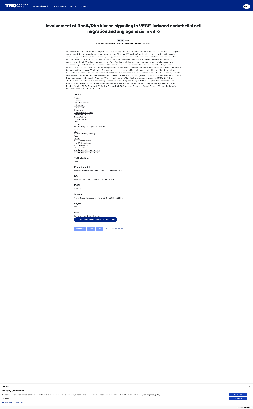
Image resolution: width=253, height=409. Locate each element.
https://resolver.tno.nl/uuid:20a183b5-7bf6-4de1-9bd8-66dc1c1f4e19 (98, 171)
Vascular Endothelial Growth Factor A (87, 150)
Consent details (7, 402)
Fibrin (76, 122)
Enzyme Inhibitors (80, 119)
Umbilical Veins (79, 148)
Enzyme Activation (80, 117)
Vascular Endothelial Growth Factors (86, 153)
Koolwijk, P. (119, 43)
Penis (76, 136)
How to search (59, 6)
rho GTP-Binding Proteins (82, 141)
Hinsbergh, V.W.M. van (142, 43)
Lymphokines (78, 129)
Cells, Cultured (79, 108)
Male (75, 131)
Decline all (238, 398)
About (73, 6)
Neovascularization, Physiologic (85, 134)
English (5, 386)
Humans (77, 124)
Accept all (238, 394)
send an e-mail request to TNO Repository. (97, 219)
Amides (77, 98)
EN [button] (245, 6)
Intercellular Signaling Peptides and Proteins (89, 126)
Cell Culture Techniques (82, 103)
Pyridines (77, 138)
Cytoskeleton (78, 110)
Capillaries (77, 100)
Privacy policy (20, 402)
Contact (84, 6)
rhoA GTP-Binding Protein (82, 143)
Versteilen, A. (129, 43)
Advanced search (40, 6)
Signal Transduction (81, 145)
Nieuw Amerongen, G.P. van (105, 43)
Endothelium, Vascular (82, 115)
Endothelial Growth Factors (83, 112)
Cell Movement (79, 105)
